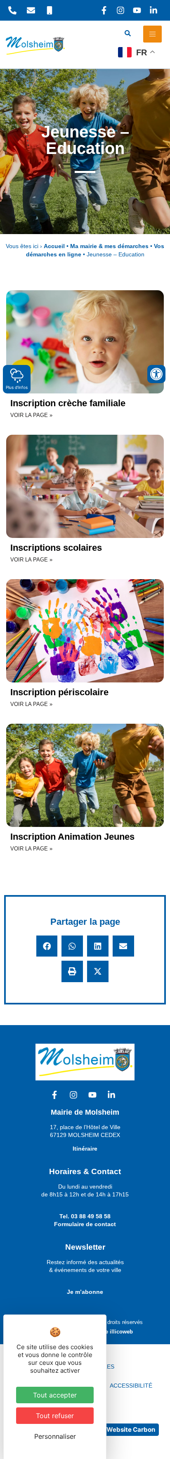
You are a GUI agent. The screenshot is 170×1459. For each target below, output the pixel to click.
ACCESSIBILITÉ (131, 1385)
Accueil (54, 246)
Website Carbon (130, 1429)
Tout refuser (55, 1416)
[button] (47, 946)
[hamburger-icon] (152, 34)
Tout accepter (55, 1395)
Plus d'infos (17, 387)
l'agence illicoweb (110, 1332)
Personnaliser (55, 1436)
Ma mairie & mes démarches (109, 246)
